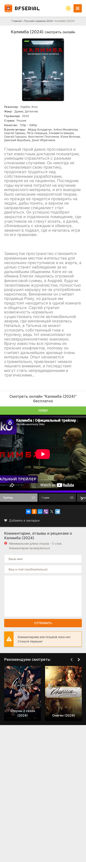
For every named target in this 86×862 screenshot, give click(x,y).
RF (27, 8)
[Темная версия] (68, 8)
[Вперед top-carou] (79, 660)
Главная (16, 20)
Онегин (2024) (63, 715)
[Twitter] (51, 511)
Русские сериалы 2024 (38, 20)
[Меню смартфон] (77, 8)
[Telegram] (57, 511)
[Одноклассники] (34, 511)
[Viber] (45, 511)
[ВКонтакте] (28, 511)
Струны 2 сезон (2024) (22, 713)
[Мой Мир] (40, 511)
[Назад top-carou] (71, 660)
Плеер (43, 410)
